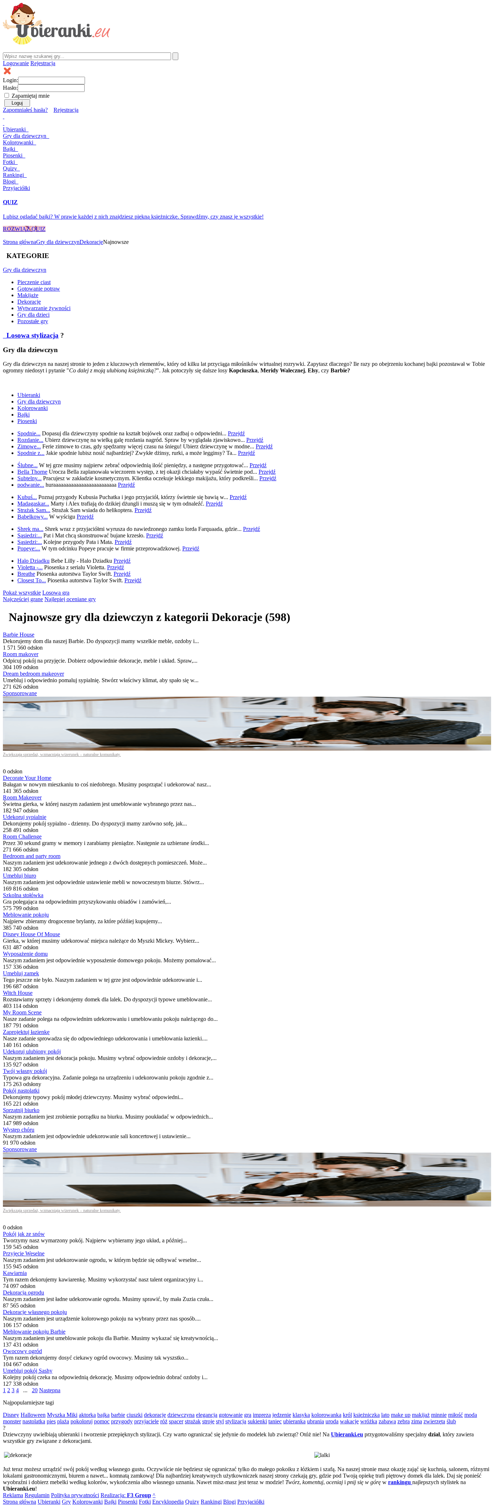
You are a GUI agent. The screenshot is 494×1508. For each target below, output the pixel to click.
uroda (331, 1421)
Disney (11, 1415)
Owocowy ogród (22, 1351)
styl (220, 1421)
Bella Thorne (32, 472)
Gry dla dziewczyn (58, 242)
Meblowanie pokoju (26, 915)
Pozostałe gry (32, 321)
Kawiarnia (15, 1273)
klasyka (301, 1415)
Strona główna (19, 242)
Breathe (26, 574)
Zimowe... (29, 446)
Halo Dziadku (33, 561)
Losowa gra (55, 593)
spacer (176, 1421)
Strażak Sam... (33, 510)
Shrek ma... (30, 529)
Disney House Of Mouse (31, 934)
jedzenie (281, 1415)
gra (247, 1415)
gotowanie (231, 1415)
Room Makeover (22, 797)
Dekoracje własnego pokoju (35, 1312)
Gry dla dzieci (33, 315)
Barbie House (18, 634)
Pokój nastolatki (21, 1090)
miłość (455, 1415)
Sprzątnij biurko (21, 1110)
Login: (10, 80)
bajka (103, 1415)
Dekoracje (91, 242)
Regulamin (37, 1495)
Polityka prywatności (75, 1495)
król (347, 1415)
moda (470, 1415)
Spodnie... (29, 433)
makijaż (421, 1415)
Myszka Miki (62, 1415)
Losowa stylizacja (32, 335)
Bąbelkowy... (32, 517)
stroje (208, 1421)
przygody (122, 1421)
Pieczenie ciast (34, 282)
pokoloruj (82, 1421)
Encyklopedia (168, 1502)
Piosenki (13, 155)
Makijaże (27, 295)
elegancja (206, 1415)
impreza (262, 1415)
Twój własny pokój (25, 1071)
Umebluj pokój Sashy (27, 1371)
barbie (118, 1415)
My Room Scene (22, 1012)
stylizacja (235, 1421)
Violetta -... (30, 567)
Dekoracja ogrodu (23, 1292)
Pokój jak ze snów (24, 1234)
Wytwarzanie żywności (44, 308)
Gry (24, 136)
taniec (275, 1421)
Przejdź (236, 433)
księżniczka (366, 1415)
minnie (439, 1415)
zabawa (387, 1421)
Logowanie (16, 63)
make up (400, 1415)
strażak (193, 1421)
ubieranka (294, 1421)
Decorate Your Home (27, 778)
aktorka (87, 1415)
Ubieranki (15, 129)
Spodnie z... (30, 453)
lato (385, 1415)
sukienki (257, 1421)
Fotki (9, 162)
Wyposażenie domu (25, 954)
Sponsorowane (20, 693)
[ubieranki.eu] (56, 42)
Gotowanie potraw (38, 289)
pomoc (102, 1421)
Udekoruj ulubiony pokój (32, 1051)
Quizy (10, 168)
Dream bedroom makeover (33, 674)
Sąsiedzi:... (29, 535)
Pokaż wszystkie (22, 593)
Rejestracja (42, 63)
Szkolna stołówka (23, 895)
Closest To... (31, 580)
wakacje (349, 1421)
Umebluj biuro (19, 876)
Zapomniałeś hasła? (25, 110)
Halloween (33, 1415)
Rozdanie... (30, 440)
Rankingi (14, 175)
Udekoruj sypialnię (24, 817)
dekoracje (155, 1415)
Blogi (10, 181)
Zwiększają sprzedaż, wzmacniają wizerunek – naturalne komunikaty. (62, 754)
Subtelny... (29, 478)
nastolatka (33, 1421)
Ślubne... (27, 465)
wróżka (368, 1421)
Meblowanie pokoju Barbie (34, 1332)
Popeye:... (28, 548)
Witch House (18, 993)
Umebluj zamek (21, 973)
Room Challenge (22, 836)
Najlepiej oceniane (70, 599)
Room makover (20, 654)
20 (35, 1390)
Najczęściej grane (23, 599)
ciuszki (134, 1415)
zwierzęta (434, 1421)
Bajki (23, 414)
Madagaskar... (33, 503)
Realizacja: (126, 1495)
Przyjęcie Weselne (23, 1253)
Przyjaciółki (16, 188)
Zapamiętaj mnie (31, 96)
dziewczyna (181, 1415)
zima (416, 1421)
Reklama (13, 1495)
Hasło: (10, 88)
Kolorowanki (19, 142)
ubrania (315, 1421)
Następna (49, 1390)
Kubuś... (27, 497)
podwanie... (30, 485)
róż (163, 1421)
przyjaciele (146, 1421)
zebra (403, 1421)
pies (51, 1421)
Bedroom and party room (31, 856)
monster (12, 1421)
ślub (451, 1421)
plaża (63, 1421)
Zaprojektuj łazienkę (26, 1032)
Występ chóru (18, 1130)
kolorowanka (326, 1415)
